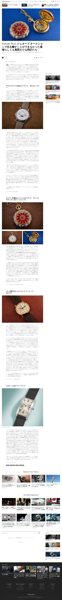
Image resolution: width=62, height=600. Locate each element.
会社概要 (9, 585)
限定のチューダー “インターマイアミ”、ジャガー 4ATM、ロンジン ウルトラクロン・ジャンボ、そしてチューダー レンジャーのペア (42, 576)
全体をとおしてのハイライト (31, 64)
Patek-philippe (12, 465)
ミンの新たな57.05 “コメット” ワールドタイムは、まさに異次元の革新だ (53, 558)
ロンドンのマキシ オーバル (28, 440)
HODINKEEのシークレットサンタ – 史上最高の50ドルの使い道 (38, 485)
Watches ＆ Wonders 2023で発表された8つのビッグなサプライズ (8, 485)
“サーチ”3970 (34, 176)
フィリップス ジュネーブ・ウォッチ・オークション (20, 77)
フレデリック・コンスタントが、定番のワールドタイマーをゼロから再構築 (52, 549)
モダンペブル (34, 434)
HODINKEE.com (42, 585)
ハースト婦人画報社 (20, 585)
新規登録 (18, 537)
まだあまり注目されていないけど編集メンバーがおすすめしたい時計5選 (52, 91)
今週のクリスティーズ (15, 132)
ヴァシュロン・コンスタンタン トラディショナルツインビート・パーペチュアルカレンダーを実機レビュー (54, 575)
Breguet (17, 465)
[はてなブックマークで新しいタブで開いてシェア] (55, 1)
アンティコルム (17, 79)
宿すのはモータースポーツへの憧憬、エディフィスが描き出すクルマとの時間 (53, 508)
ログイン (10, 537)
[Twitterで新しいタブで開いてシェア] (53, 1)
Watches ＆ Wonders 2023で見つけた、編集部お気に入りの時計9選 (23, 485)
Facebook (52, 585)
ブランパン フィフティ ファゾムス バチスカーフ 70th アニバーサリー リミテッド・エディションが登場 (19, 575)
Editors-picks (22, 465)
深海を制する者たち (49, 540)
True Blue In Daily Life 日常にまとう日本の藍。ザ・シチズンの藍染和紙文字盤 (24, 508)
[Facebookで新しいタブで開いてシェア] (51, 1)
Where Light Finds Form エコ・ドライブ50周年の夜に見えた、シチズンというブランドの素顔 (38, 508)
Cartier (8, 465)
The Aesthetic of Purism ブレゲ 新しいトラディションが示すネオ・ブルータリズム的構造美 (23, 524)
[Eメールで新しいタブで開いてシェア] (57, 1)
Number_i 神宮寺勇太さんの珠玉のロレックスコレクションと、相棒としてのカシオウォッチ (52, 82)
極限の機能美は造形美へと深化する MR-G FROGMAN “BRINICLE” (53, 524)
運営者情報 (31, 585)
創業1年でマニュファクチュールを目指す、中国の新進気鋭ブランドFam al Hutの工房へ (30, 575)
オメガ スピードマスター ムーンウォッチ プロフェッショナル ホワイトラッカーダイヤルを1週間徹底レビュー (53, 101)
